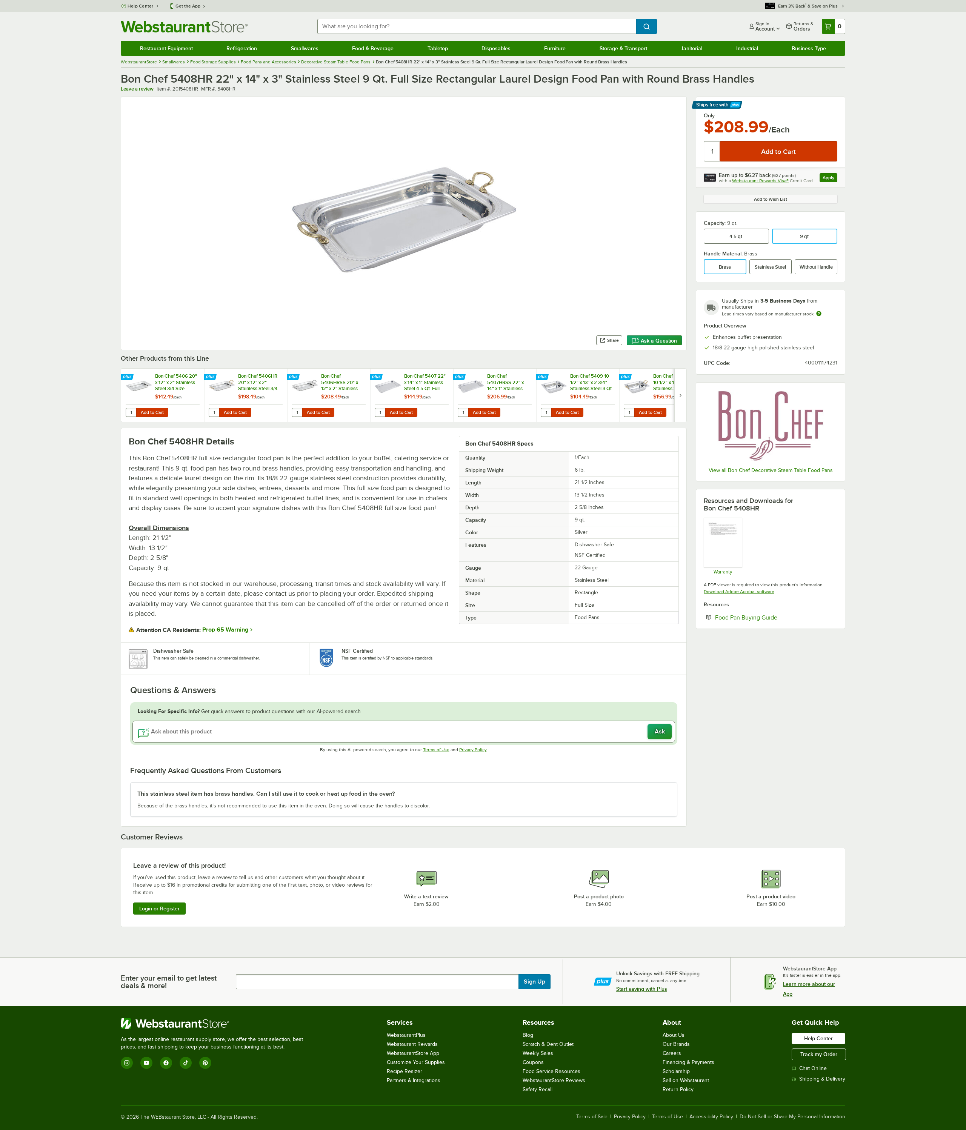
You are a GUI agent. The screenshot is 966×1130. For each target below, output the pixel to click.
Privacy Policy (473, 749)
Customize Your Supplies (416, 1062)
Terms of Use (436, 749)
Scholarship (676, 1071)
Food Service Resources (551, 1071)
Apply (830, 178)
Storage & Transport (623, 48)
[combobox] (476, 26)
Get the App (187, 6)
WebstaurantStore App (413, 1053)
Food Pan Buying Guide (769, 617)
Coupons (533, 1062)
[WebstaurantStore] (215, 1024)
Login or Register (159, 909)
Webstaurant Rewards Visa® (760, 180)
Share (613, 340)
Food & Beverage (373, 48)
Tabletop (438, 48)
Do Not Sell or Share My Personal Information (792, 1116)
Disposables (496, 48)
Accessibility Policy (711, 1116)
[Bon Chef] (770, 425)
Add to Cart (152, 412)
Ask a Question (659, 341)
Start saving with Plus (641, 989)
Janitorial (691, 48)
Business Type (809, 48)
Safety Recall (537, 1089)
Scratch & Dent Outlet (548, 1044)
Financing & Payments (688, 1062)
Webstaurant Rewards (412, 1044)
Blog (528, 1035)
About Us (674, 1035)
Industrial (747, 48)
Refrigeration (241, 48)
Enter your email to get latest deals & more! (169, 981)
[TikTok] (186, 1063)
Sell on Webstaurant (686, 1080)
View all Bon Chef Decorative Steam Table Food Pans (771, 470)
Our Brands (676, 1044)
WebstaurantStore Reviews (554, 1080)
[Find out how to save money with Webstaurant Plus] (128, 377)
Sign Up (534, 981)
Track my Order (818, 1054)
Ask (660, 731)
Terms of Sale (592, 1116)
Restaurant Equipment (166, 48)
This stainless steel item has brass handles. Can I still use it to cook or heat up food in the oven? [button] (266, 793)
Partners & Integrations (413, 1080)
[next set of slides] (680, 395)
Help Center (141, 6)
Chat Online (813, 1068)
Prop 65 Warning (225, 629)
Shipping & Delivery (822, 1079)
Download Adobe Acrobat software (739, 591)
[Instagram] (127, 1063)
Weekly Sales (538, 1053)
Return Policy (678, 1089)
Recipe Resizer (404, 1071)
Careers (672, 1053)
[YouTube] (146, 1063)
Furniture (555, 48)
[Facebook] (166, 1063)
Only (709, 115)
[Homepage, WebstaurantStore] (184, 26)
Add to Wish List (770, 199)
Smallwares (304, 48)
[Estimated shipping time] (819, 313)
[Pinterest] (205, 1063)
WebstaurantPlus (406, 1035)
